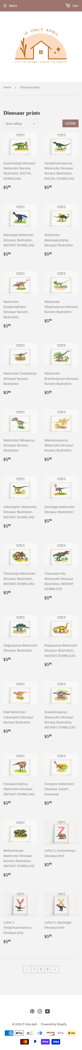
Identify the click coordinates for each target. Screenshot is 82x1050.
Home (7, 87)
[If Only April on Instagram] (40, 1012)
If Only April (29, 1024)
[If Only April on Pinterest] (32, 1012)
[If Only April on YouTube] (47, 1012)
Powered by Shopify (54, 1024)
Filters (70, 123)
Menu (13, 6)
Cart (75, 6)
